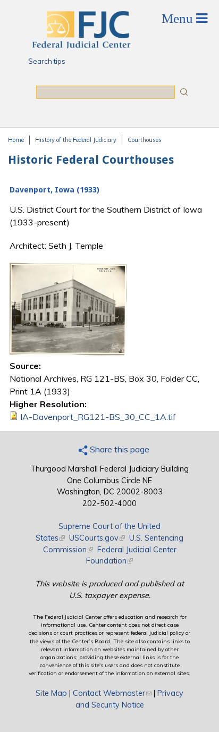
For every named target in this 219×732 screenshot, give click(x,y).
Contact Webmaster (112, 693)
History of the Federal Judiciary (75, 140)
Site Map (51, 693)
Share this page (118, 449)
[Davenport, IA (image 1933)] (68, 353)
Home (16, 140)
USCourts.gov (97, 538)
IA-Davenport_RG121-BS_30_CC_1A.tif (98, 416)
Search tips (46, 61)
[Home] (80, 45)
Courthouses (145, 140)
